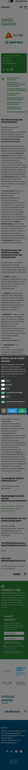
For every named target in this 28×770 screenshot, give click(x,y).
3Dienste (9, 382)
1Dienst (8, 390)
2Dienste (9, 394)
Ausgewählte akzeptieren (12, 410)
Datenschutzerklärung (10, 376)
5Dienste (9, 386)
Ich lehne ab (4, 411)
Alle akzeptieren (22, 410)
